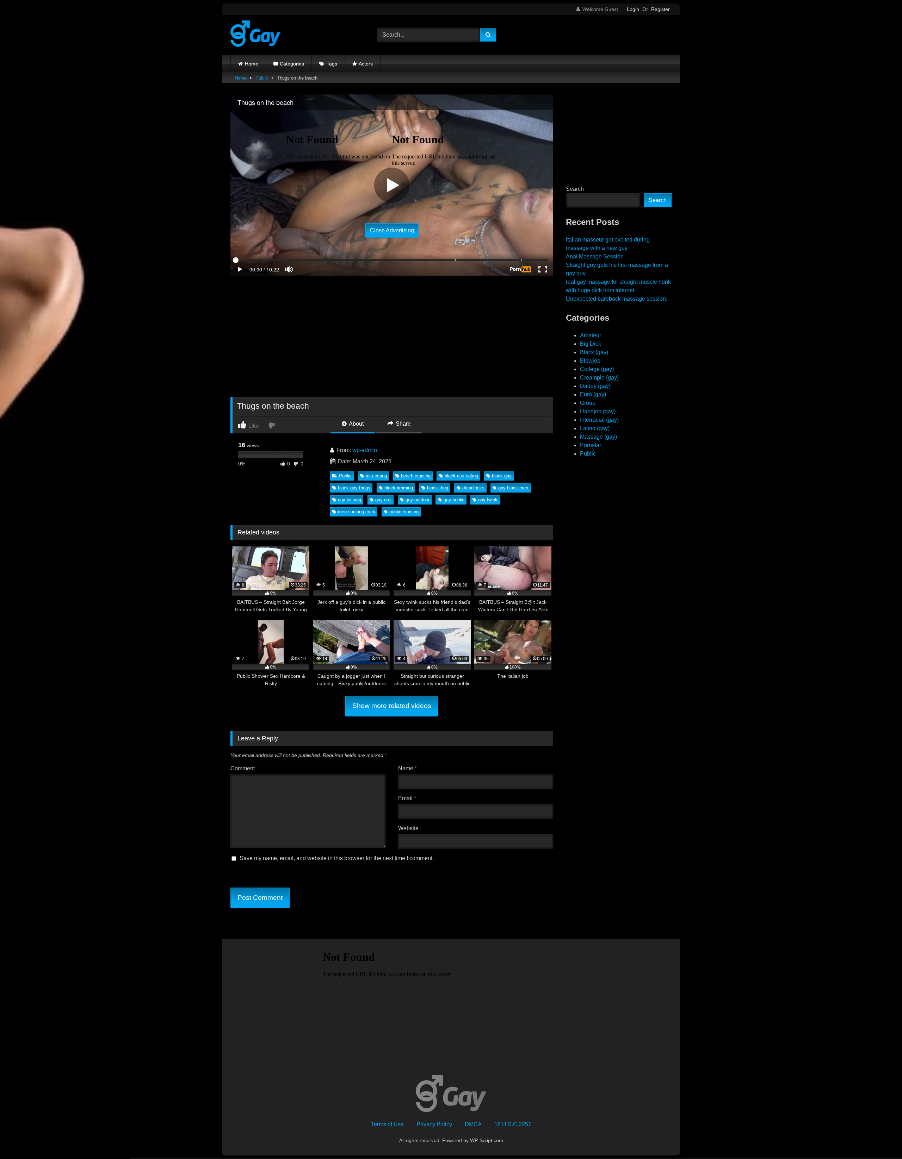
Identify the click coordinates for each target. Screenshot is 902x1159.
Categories (292, 64)
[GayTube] (255, 34)
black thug (437, 487)
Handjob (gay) (598, 411)
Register (660, 9)
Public (261, 78)
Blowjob (590, 361)
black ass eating (461, 475)
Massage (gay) (598, 437)
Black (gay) (594, 352)
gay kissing (349, 499)
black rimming (398, 487)
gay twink (488, 499)
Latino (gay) (595, 428)
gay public (454, 499)
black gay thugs (354, 487)
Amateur (590, 335)
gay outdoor (418, 499)
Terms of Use (387, 1124)
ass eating (376, 475)
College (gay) (597, 369)
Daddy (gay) (595, 386)
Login (633, 9)
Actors (366, 64)
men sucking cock (356, 511)
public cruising (404, 511)
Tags (332, 64)
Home (251, 64)
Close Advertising (392, 230)
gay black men (513, 487)
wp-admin (364, 450)
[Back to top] (880, 1138)
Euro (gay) (593, 394)
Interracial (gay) (599, 420)
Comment (242, 768)
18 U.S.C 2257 (512, 1124)
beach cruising (416, 475)
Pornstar (590, 445)
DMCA (473, 1124)
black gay (502, 475)
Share (402, 424)
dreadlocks (473, 487)
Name (407, 768)
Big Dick (590, 344)
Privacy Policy (434, 1124)
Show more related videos (391, 705)
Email (407, 798)
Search (575, 189)
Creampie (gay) (599, 378)
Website (408, 828)
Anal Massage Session (595, 256)
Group (587, 403)
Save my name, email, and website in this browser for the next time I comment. (337, 858)
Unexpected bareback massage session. (616, 299)
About (356, 424)
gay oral (383, 499)
